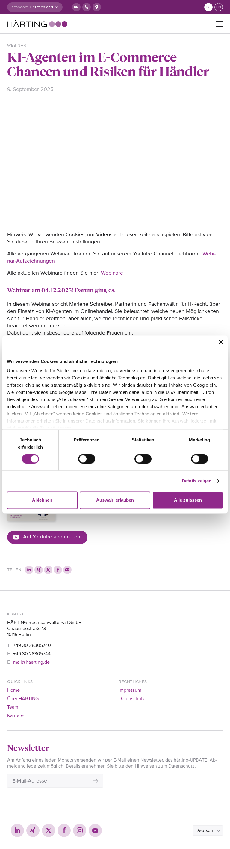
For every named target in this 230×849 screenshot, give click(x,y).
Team (12, 707)
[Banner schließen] (221, 342)
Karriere (15, 715)
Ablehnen (42, 500)
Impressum (130, 690)
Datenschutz (132, 699)
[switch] (86, 459)
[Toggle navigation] (219, 24)
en (218, 7)
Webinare (112, 273)
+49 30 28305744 (32, 654)
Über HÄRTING (23, 699)
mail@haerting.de (31, 662)
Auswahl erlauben (115, 500)
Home (13, 690)
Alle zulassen (188, 500)
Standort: (20, 7)
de (208, 7)
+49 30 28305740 (32, 645)
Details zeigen (196, 481)
